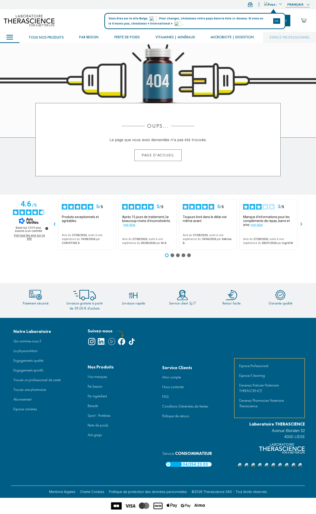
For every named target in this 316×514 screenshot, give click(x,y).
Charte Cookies (92, 492)
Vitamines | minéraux (175, 37)
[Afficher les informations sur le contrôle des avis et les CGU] (47, 228)
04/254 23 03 (195, 464)
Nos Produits (101, 367)
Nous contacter (173, 386)
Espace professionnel (290, 37)
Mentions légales (62, 492)
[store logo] (29, 20)
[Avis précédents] (54, 224)
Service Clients (177, 368)
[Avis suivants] (301, 224)
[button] (273, 4)
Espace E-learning (252, 375)
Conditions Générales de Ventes (185, 406)
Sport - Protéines (99, 415)
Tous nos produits (46, 37)
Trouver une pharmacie (29, 389)
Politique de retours (175, 416)
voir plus (129, 225)
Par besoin (89, 37)
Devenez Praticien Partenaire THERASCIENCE (259, 388)
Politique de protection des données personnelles (148, 492)
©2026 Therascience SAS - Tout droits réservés (229, 492)
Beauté (93, 405)
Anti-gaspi (95, 434)
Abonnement (22, 399)
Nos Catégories (9, 37)
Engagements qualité (28, 360)
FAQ (165, 396)
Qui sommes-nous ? (27, 341)
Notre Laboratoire (32, 331)
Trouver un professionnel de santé (37, 379)
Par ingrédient (97, 396)
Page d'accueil (158, 155)
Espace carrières (25, 409)
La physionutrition (25, 350)
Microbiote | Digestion (232, 37)
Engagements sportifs (28, 370)
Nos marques (97, 376)
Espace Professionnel (253, 365)
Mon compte (171, 377)
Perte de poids (127, 37)
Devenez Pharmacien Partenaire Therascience (261, 403)
